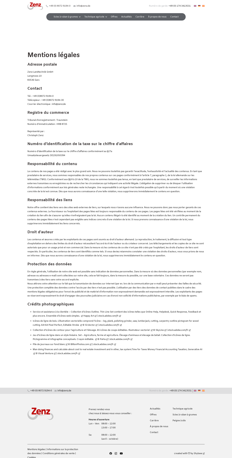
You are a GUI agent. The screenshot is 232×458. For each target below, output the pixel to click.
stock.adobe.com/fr (108, 316)
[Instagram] (116, 453)
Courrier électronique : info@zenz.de (46, 104)
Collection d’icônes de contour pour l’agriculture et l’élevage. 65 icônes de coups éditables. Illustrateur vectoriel (91, 330)
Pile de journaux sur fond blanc (49, 344)
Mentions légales (36, 449)
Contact (154, 432)
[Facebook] (110, 453)
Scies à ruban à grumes (185, 414)
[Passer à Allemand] (199, 6)
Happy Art (88, 316)
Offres (153, 414)
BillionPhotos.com (79, 344)
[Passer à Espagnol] (203, 6)
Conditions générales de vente (59, 453)
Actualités (155, 408)
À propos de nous (159, 426)
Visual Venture (45, 353)
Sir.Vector (90, 325)
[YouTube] (121, 453)
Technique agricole (183, 408)
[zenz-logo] (35, 6)
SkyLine (160, 330)
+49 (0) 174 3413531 (180, 6)
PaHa (103, 339)
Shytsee (198, 453)
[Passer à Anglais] (195, 6)
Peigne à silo (179, 420)
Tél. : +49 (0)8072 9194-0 (40, 96)
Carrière (154, 420)
